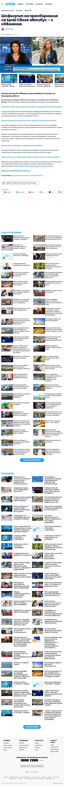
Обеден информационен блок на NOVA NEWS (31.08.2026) (22, 594)
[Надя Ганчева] (2, 29)
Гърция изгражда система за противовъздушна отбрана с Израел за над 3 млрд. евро (21, 330)
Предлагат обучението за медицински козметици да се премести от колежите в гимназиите (22, 423)
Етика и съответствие (39, 778)
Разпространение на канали (25, 777)
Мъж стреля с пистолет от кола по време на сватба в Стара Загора (21, 292)
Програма (29, 4)
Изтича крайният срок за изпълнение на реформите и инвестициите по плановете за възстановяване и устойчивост (53, 642)
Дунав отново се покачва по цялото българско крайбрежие (21, 395)
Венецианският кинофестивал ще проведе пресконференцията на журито (23, 655)
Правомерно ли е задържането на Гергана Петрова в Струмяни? (21, 413)
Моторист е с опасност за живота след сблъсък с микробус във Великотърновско (22, 480)
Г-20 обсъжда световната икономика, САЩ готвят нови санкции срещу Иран (22, 703)
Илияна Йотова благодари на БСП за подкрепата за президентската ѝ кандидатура (53, 405)
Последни (6, 743)
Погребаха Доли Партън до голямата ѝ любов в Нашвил (53, 621)
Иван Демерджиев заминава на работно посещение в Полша (54, 283)
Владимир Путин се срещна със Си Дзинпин (22, 554)
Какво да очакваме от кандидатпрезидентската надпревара (21, 442)
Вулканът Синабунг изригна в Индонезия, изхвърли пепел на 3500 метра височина (22, 693)
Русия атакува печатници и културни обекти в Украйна (53, 630)
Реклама (6, 777)
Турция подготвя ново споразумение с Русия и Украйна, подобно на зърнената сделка (23, 529)
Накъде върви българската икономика (21, 403)
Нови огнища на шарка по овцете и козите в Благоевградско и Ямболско (21, 367)
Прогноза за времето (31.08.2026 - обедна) (52, 683)
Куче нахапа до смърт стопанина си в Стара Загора (52, 358)
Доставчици (43, 777)
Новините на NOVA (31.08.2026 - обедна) (21, 711)
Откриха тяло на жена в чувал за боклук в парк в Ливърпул (22, 498)
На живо (48, 4)
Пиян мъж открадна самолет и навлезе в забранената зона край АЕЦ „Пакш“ (53, 302)
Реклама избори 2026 (13, 777)
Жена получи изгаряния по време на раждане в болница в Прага (53, 508)
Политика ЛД (20, 778)
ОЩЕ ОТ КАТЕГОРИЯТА (32, 460)
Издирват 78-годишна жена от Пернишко (53, 291)
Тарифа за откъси (36, 777)
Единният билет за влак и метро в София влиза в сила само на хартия (53, 367)
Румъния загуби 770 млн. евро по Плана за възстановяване (23, 602)
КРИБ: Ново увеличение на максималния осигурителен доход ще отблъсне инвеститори (21, 321)
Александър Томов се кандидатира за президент (21, 264)
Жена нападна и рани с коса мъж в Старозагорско (21, 309)
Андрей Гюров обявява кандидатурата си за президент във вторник (20, 376)
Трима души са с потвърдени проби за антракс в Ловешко (19, 246)
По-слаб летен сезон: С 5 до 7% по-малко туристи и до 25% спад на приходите (53, 413)
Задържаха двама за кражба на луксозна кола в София (53, 347)
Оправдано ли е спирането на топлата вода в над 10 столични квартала (21, 301)
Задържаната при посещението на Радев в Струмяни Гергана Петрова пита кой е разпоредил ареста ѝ (53, 433)
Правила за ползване (28, 778)
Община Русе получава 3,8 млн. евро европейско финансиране (21, 274)
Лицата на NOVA (24, 745)
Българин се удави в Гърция (21, 663)
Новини (20, 4)
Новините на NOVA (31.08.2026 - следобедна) (21, 545)
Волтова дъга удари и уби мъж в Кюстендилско (53, 319)
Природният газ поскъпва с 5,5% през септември (21, 357)
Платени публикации (49, 778)
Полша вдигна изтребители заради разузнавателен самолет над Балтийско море (52, 480)
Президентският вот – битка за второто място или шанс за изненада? (21, 386)
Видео (5, 750)
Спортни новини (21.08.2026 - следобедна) (20, 537)
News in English (54, 751)
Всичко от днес (7, 745)
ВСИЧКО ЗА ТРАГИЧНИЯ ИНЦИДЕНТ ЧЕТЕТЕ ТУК (15, 170)
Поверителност (12, 778)
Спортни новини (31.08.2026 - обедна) (21, 683)
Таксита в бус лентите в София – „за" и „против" (52, 421)
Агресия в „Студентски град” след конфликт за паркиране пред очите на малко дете (53, 452)
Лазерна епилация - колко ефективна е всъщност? (21, 489)
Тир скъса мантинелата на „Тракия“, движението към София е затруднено (53, 246)
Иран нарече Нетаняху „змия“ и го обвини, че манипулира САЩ (53, 584)
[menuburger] (2, 4)
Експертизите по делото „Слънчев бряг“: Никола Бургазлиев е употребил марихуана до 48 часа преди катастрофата (53, 312)
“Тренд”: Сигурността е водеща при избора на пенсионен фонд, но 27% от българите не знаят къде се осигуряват (21, 349)
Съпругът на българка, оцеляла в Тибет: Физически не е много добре (53, 565)
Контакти (49, 777)
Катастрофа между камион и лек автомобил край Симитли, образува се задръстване (54, 275)
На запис (39, 4)
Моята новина (7, 747)
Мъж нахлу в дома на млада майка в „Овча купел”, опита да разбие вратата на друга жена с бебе (21, 452)
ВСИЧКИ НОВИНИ (32, 727)
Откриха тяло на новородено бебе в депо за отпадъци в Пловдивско (21, 237)
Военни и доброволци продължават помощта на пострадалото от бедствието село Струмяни (53, 378)
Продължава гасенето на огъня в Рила (53, 441)
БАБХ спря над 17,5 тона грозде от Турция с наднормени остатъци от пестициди (53, 266)
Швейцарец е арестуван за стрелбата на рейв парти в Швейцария (21, 585)
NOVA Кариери (54, 749)
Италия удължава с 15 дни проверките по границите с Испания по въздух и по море (53, 329)
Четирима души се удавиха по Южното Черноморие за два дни (53, 395)
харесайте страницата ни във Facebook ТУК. (27, 175)
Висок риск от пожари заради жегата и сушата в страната (53, 386)
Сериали (37, 747)
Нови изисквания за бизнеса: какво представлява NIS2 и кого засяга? (22, 508)
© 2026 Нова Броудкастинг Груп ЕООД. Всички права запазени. (14, 783)
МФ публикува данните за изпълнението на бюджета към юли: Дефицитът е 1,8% (53, 237)
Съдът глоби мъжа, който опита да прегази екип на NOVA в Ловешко (21, 338)
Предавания (38, 745)
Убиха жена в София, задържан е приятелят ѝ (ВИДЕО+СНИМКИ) (20, 431)
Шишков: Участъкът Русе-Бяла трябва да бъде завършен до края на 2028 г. (53, 338)
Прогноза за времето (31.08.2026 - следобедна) (20, 254)
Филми (36, 750)
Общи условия (56, 777)
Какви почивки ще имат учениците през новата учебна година (20, 283)
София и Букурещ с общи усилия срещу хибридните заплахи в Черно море (52, 576)
